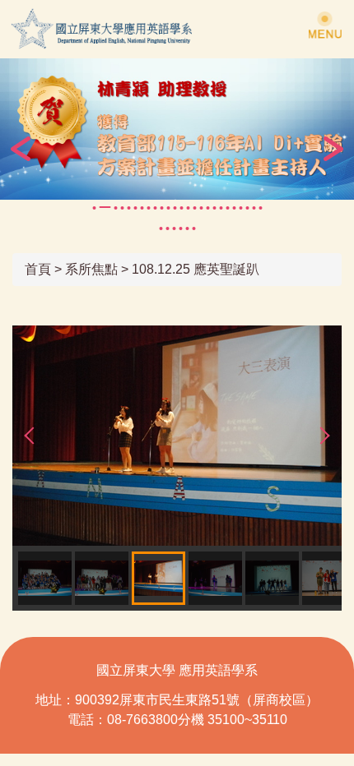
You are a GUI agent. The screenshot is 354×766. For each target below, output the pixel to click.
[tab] (94, 208)
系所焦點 (91, 269)
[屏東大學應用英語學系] (125, 29)
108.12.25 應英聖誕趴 (195, 269)
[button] (20, 148)
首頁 (38, 269)
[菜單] (325, 24)
